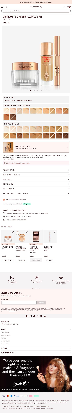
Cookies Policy (5, 344)
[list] (36, 59)
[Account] (64, 7)
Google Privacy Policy (30, 408)
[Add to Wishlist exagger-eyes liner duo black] (54, 231)
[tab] (30, 90)
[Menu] (2, 7)
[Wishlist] (6, 7)
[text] (36, 260)
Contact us (43, 403)
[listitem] (36, 59)
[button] (3, 10)
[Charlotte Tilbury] (36, 7)
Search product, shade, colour (14, 11)
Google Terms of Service (44, 408)
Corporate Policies (35, 406)
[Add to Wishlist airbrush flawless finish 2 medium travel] (26, 231)
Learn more (23, 199)
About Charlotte (6, 335)
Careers (3, 338)
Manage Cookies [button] (45, 406)
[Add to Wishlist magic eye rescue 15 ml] (12, 231)
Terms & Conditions (24, 406)
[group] (7, 247)
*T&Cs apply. (4, 308)
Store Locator (5, 332)
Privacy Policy (12, 311)
